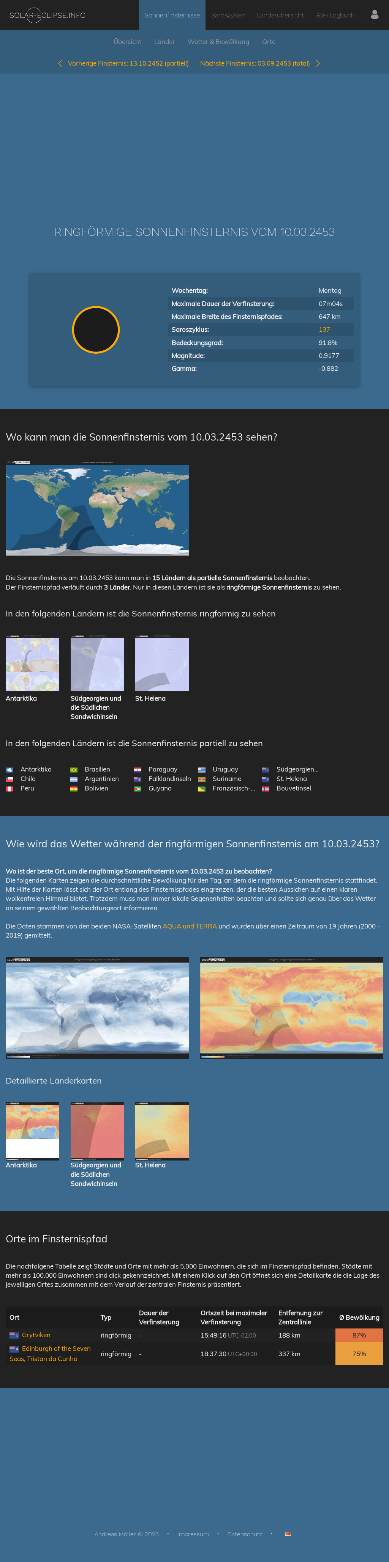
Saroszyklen (228, 15)
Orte (268, 41)
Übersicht (127, 41)
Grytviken (36, 1335)
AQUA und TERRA (190, 926)
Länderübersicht (280, 15)
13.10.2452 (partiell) (128, 63)
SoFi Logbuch (335, 15)
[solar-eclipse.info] (47, 15)
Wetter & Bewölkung (218, 41)
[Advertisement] (194, 138)
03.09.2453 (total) (257, 63)
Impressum (193, 1534)
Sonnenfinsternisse (172, 15)
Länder (164, 41)
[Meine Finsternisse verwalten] (375, 15)
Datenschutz (245, 1534)
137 (324, 329)
